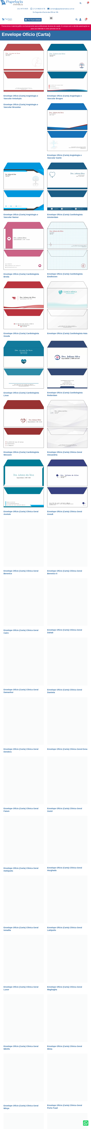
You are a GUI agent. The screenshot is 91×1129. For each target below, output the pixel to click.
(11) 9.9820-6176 (39, 9)
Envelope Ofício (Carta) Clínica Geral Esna (67, 749)
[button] (51, 18)
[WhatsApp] (86, 1123)
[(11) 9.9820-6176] (31, 9)
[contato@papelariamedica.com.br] (48, 9)
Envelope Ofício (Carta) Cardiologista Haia (67, 333)
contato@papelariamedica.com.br (62, 9)
